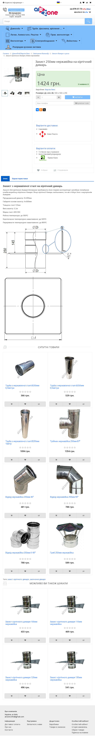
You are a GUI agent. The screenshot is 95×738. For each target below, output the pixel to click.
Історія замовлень (79, 727)
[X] (44, 109)
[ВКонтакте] (37, 109)
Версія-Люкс (50, 89)
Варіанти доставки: (47, 125)
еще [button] (90, 11)
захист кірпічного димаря (18, 579)
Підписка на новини (80, 732)
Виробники (54, 724)
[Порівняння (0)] (86, 2)
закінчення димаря (38, 579)
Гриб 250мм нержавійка (61, 552)
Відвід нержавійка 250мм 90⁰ (64, 497)
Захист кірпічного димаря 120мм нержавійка (21, 678)
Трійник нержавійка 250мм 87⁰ (65, 441)
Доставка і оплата (12, 724)
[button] (59, 2)
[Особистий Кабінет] (80, 2)
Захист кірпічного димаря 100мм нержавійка (21, 622)
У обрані (44, 170)
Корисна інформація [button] (13, 2)
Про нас (8, 727)
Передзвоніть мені (16, 10)
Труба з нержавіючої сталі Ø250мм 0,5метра (67, 386)
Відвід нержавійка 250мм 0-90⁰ (20, 552)
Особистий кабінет (80, 724)
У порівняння (62, 170)
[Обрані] (83, 2)
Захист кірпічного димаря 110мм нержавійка (66, 622)
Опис (5, 178)
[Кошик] (90, 2)
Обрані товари (78, 730)
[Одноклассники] (40, 109)
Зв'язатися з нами (34, 724)
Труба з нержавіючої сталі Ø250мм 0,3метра (22, 386)
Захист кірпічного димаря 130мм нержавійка (66, 678)
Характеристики (20, 178)
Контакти (9, 730)
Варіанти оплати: (46, 148)
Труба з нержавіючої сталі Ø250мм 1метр (22, 442)
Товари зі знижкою (57, 727)
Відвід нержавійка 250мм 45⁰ (19, 497)
